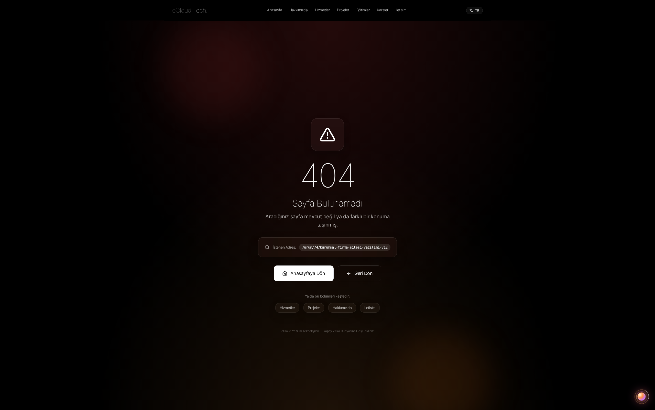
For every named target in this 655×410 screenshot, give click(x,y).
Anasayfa (274, 10)
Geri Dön (363, 273)
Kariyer (382, 10)
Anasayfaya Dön (307, 273)
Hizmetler (322, 10)
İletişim (401, 10)
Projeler (343, 10)
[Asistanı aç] (642, 396)
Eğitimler (363, 10)
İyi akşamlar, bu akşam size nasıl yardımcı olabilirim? (614, 380)
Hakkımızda (298, 10)
